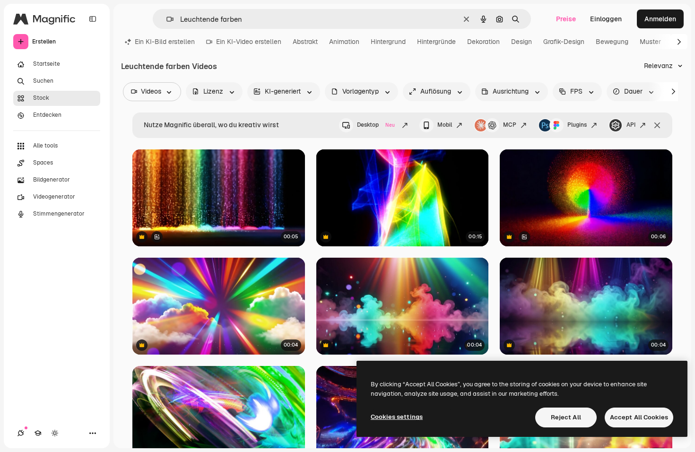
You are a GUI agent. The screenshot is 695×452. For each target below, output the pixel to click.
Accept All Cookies (639, 417)
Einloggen (606, 19)
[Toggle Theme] (54, 433)
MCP (509, 125)
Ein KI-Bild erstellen (165, 41)
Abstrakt (305, 41)
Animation (344, 41)
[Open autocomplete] (166, 19)
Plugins (577, 125)
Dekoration (483, 41)
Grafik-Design (563, 41)
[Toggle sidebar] (92, 18)
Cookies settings (397, 417)
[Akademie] (37, 433)
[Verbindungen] (20, 433)
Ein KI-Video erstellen (248, 41)
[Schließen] (657, 125)
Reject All (566, 417)
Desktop (376, 125)
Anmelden (660, 19)
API (630, 125)
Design (521, 41)
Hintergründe (436, 41)
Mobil (444, 125)
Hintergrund (388, 41)
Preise (566, 19)
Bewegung (612, 41)
